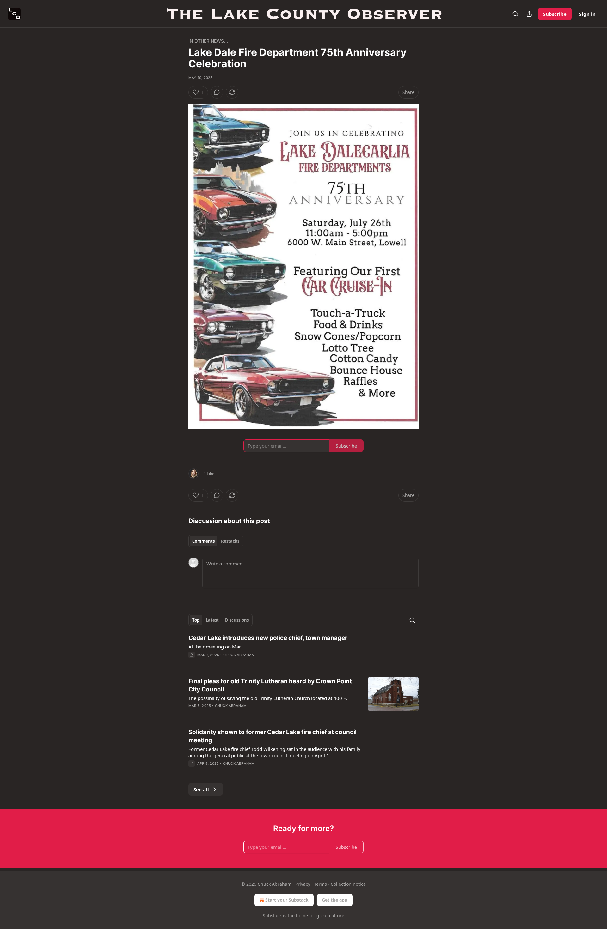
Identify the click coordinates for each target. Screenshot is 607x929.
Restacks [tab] (230, 541)
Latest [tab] (212, 620)
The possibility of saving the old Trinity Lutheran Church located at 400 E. (267, 698)
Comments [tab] (203, 541)
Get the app (334, 900)
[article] (303, 650)
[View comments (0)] (217, 92)
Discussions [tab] (237, 620)
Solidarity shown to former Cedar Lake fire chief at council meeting (272, 736)
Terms (320, 884)
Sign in (587, 14)
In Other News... (208, 41)
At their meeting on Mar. (215, 646)
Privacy (302, 884)
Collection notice (348, 884)
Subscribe (555, 14)
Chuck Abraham (239, 655)
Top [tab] (195, 620)
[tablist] (215, 541)
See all (201, 789)
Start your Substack (287, 900)
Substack (272, 916)
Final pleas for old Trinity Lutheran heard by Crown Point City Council (270, 685)
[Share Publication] (529, 14)
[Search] (515, 14)
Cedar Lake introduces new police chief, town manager (267, 638)
